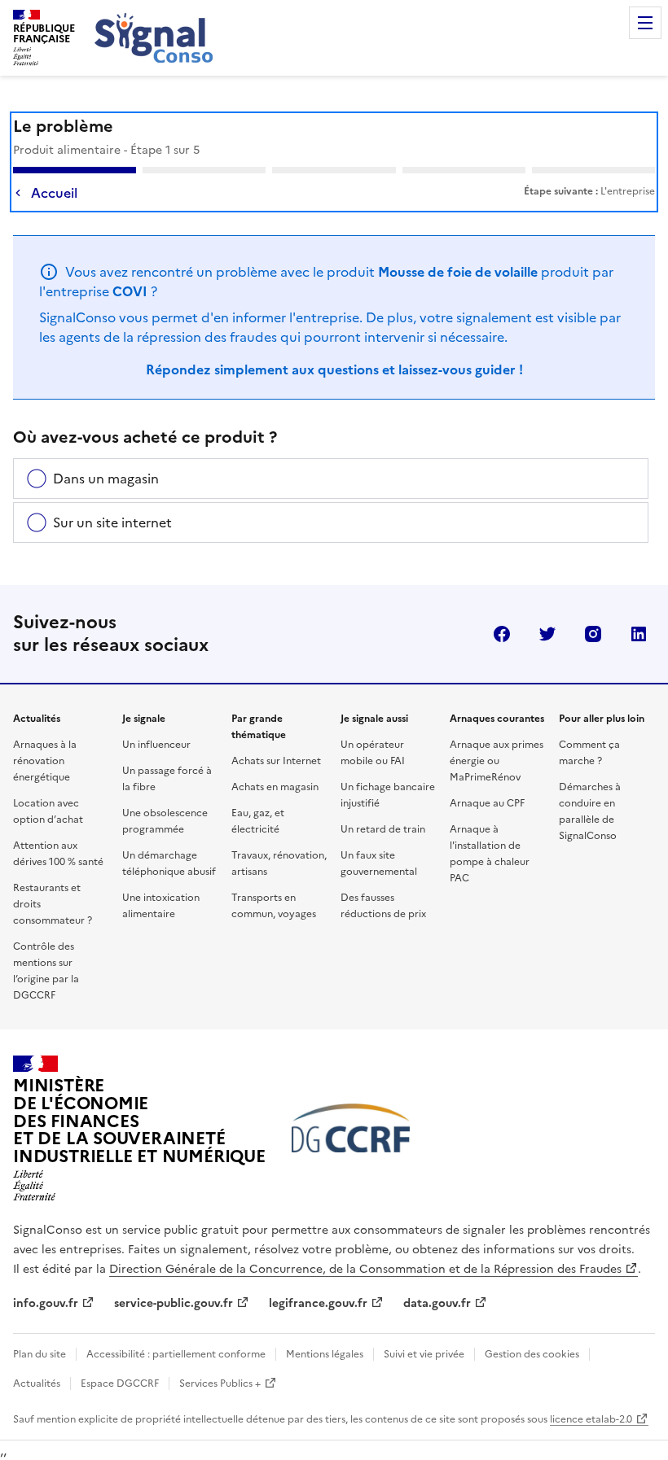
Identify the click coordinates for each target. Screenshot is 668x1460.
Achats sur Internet (276, 761)
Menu (645, 23)
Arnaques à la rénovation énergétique (45, 761)
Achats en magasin (275, 787)
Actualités (36, 1383)
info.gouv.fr (45, 1303)
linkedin (638, 634)
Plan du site (39, 1354)
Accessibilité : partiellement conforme (176, 1354)
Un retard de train (383, 829)
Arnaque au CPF (487, 803)
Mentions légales (324, 1354)
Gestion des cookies (532, 1354)
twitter (547, 634)
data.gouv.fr (437, 1303)
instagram (593, 634)
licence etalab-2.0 (591, 1419)
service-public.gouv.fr (173, 1303)
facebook (502, 634)
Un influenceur (156, 744)
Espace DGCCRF (120, 1383)
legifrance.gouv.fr (318, 1303)
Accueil (54, 193)
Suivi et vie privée (424, 1354)
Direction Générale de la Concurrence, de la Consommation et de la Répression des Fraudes (365, 1269)
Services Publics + (220, 1383)
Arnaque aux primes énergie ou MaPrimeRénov (496, 761)
